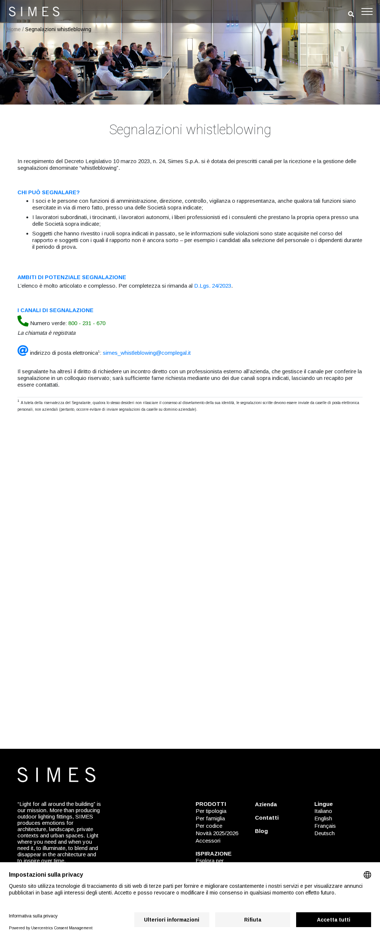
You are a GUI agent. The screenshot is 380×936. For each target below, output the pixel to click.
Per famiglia (210, 818)
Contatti (267, 817)
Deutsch (324, 833)
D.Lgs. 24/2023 (212, 285)
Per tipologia (211, 811)
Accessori (208, 840)
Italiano (323, 811)
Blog (261, 831)
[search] (351, 14)
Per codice (209, 826)
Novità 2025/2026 (217, 833)
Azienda (266, 804)
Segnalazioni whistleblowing (58, 29)
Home (14, 29)
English (323, 818)
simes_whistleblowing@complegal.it (147, 353)
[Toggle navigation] (367, 11)
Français (325, 826)
